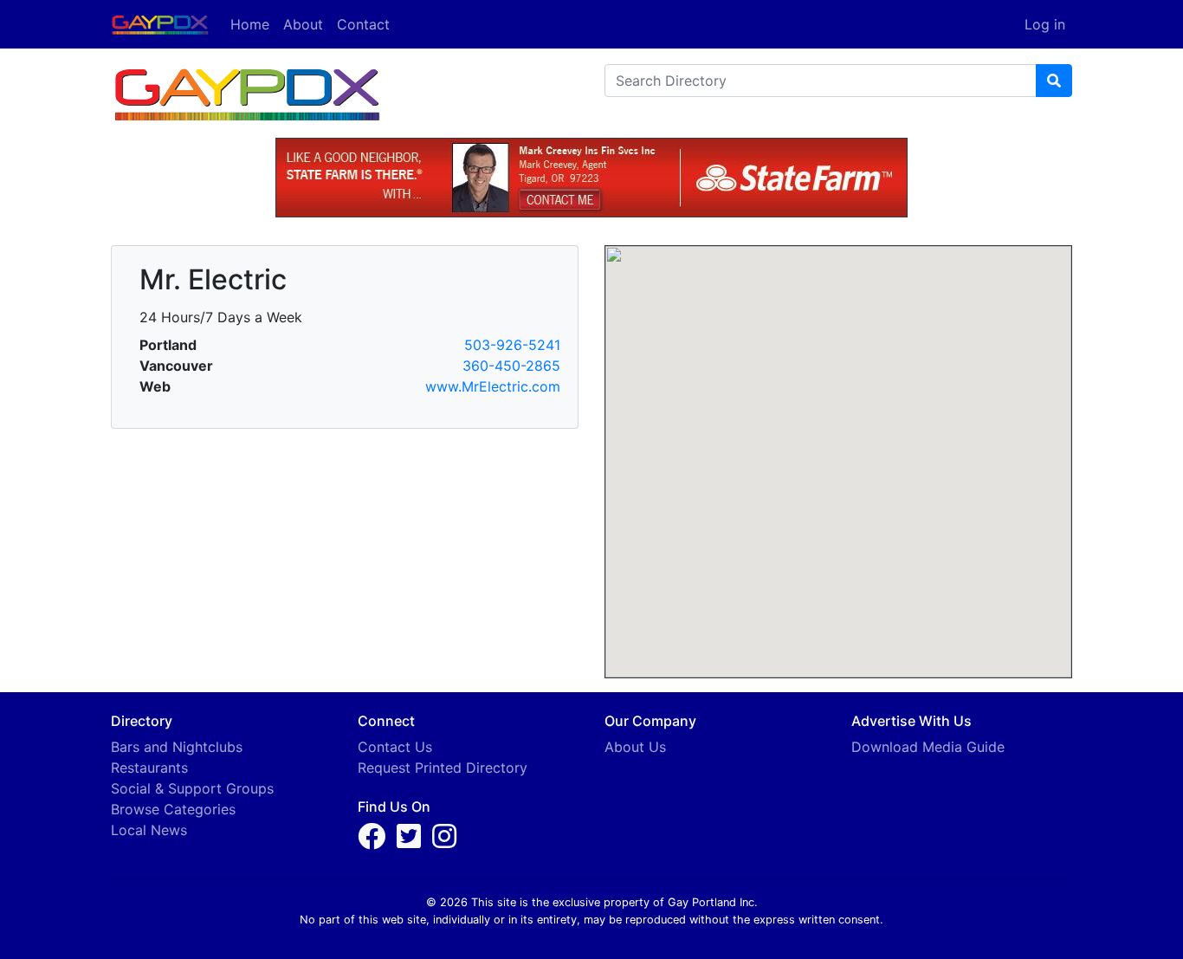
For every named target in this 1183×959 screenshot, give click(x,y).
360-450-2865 (511, 365)
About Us (635, 746)
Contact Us (395, 746)
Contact (363, 24)
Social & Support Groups (192, 788)
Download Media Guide (928, 746)
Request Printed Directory (442, 767)
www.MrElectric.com (492, 386)
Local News (149, 830)
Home (249, 24)
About (303, 24)
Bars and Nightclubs (176, 746)
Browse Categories (173, 809)
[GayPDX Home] (167, 22)
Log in (1045, 24)
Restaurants (149, 767)
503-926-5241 (512, 344)
